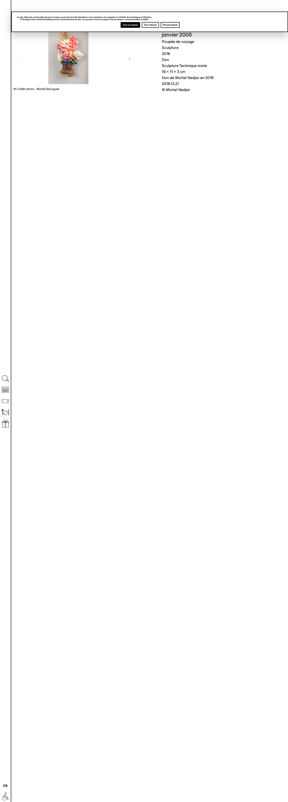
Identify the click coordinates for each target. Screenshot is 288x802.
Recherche (5, 378)
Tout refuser (150, 24)
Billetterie (5, 401)
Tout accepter (130, 24)
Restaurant (5, 412)
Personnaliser (170, 24)
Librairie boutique (5, 423)
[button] (18, 59)
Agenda (5, 389)
